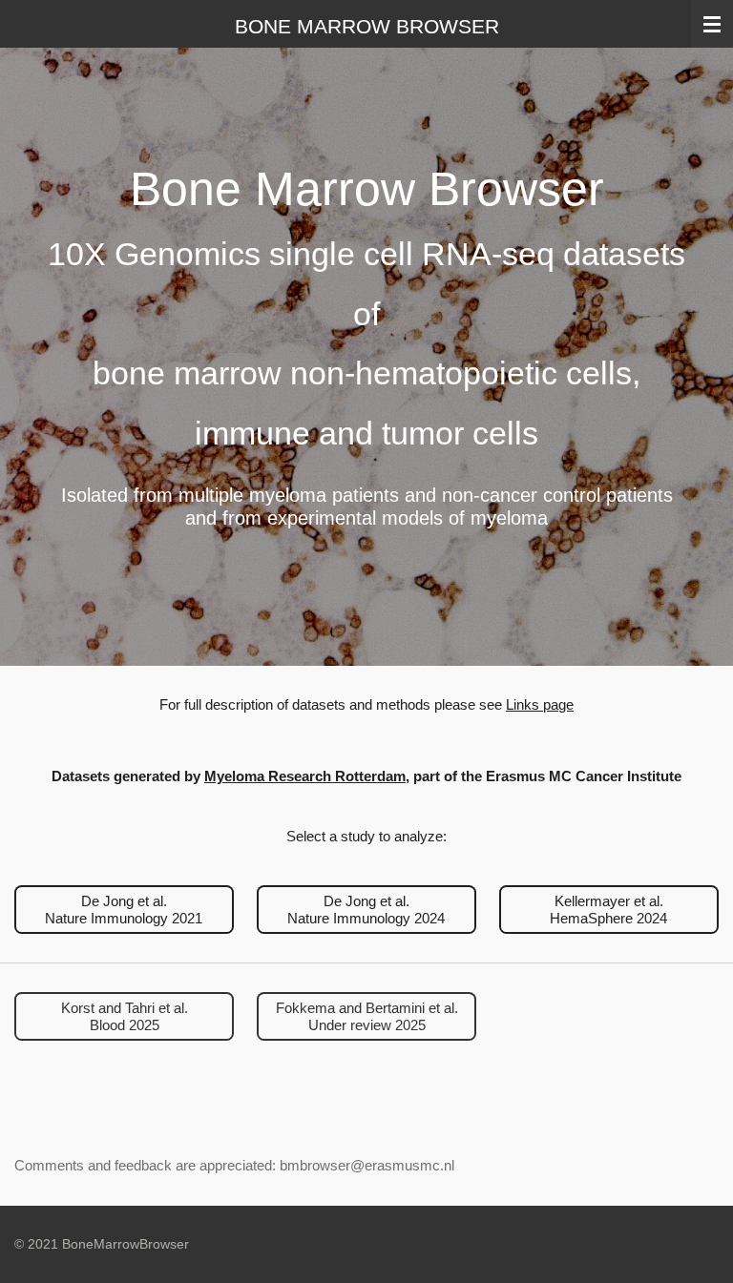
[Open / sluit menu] (712, 24)
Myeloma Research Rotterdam (305, 776)
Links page (540, 704)
